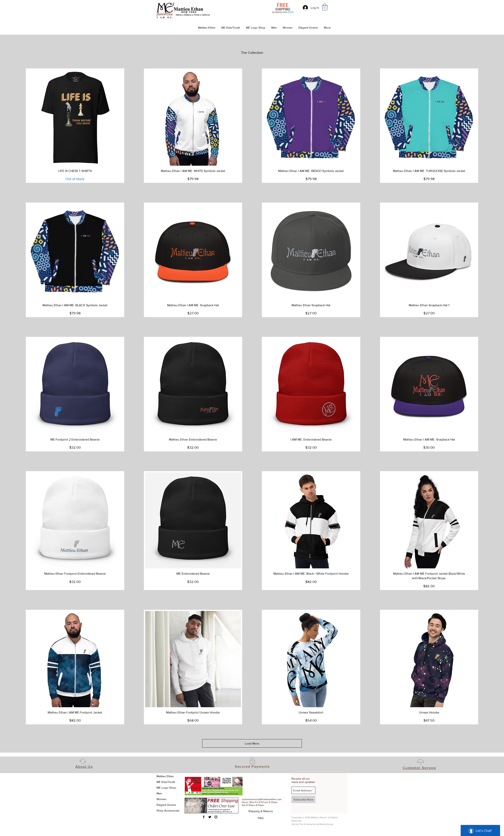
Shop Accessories (168, 810)
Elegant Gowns (166, 804)
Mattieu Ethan (165, 776)
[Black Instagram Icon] (216, 817)
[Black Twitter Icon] (210, 817)
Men (159, 793)
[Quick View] (75, 118)
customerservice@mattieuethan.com (262, 799)
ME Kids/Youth (166, 782)
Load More (252, 743)
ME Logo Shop (166, 787)
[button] (325, 7)
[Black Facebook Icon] (204, 817)
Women (161, 799)
